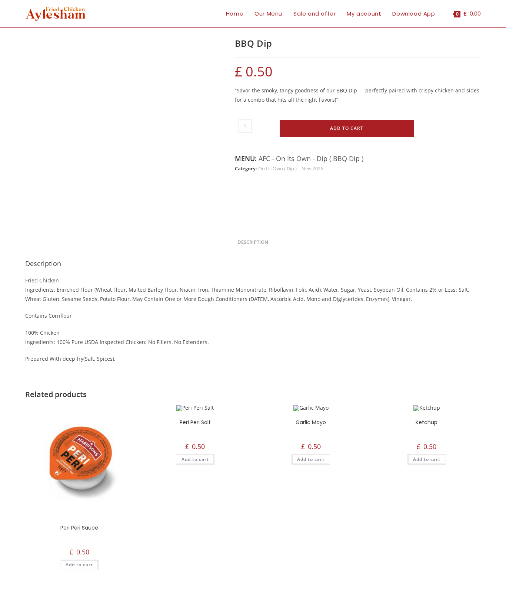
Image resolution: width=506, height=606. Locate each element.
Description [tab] (252, 242)
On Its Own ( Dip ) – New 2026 (290, 168)
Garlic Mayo (311, 422)
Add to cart (346, 128)
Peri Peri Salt (195, 422)
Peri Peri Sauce (79, 527)
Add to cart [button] (79, 564)
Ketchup (426, 422)
